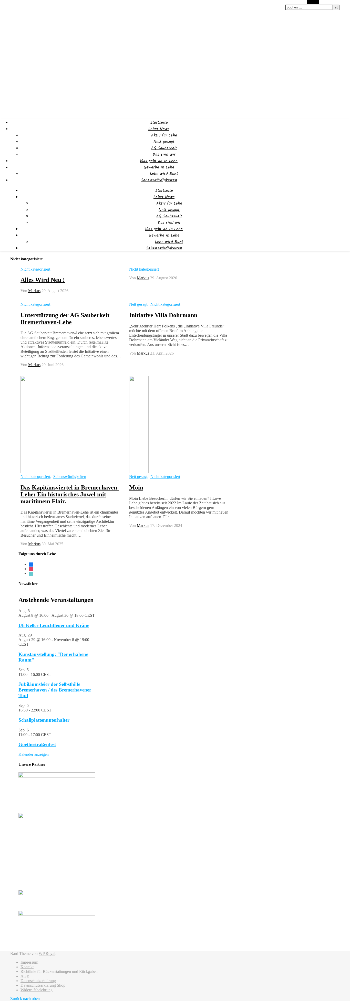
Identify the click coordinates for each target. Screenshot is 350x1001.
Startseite (159, 122)
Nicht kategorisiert (35, 269)
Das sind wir (164, 154)
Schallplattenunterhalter (43, 720)
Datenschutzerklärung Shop (42, 985)
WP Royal (47, 953)
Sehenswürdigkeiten (159, 180)
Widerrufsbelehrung (36, 990)
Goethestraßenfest (37, 744)
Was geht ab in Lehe (159, 161)
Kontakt (27, 967)
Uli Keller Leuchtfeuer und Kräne (53, 625)
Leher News (158, 129)
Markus (34, 291)
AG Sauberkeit (164, 148)
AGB (24, 976)
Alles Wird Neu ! (42, 279)
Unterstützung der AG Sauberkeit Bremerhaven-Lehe (64, 318)
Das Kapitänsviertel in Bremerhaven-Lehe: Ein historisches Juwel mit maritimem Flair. (69, 494)
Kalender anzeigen (33, 754)
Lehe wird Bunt (164, 174)
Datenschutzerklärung (38, 980)
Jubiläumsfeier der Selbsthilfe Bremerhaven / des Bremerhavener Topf (54, 689)
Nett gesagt (163, 142)
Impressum (29, 962)
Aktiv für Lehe (164, 135)
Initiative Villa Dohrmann (163, 315)
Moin (136, 487)
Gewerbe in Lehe (159, 167)
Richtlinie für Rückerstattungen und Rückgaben (59, 971)
